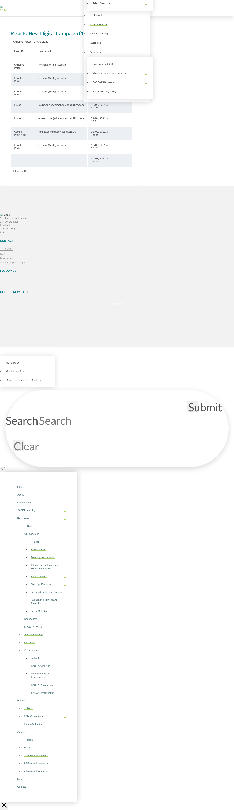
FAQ (2, 254)
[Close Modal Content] (2, 469)
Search (21, 421)
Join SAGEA (6, 249)
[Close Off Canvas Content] (4, 806)
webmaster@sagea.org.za (13, 262)
